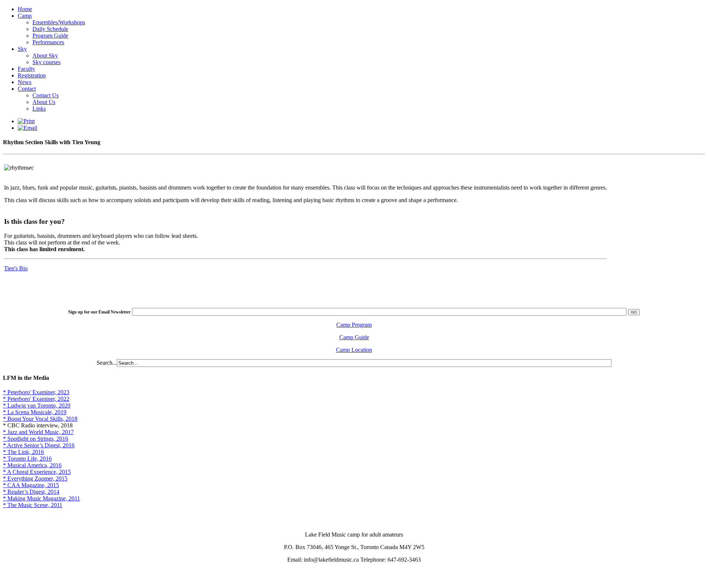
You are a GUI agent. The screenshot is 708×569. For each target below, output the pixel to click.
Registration (32, 75)
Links (39, 108)
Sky (22, 49)
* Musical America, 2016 (32, 465)
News (24, 82)
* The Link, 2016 (23, 452)
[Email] (27, 128)
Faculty (26, 69)
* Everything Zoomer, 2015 (35, 478)
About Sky (45, 55)
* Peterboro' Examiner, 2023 (36, 392)
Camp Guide (354, 337)
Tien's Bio (16, 268)
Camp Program (354, 325)
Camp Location (354, 350)
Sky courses (46, 62)
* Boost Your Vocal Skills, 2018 (40, 419)
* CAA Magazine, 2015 (31, 485)
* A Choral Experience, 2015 (37, 472)
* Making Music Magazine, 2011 (41, 498)
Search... (107, 363)
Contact (27, 89)
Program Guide (50, 35)
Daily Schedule (50, 29)
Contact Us (45, 95)
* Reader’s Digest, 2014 (31, 492)
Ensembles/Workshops (58, 22)
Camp (25, 16)
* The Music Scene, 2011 (32, 505)
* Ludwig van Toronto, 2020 (36, 405)
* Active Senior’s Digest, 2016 (38, 445)
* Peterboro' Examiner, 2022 (36, 399)
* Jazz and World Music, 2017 (38, 432)
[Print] (26, 121)
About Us (43, 102)
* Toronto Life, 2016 (27, 458)
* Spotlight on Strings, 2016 (35, 439)
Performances (48, 42)
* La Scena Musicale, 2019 (34, 412)
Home (25, 9)
